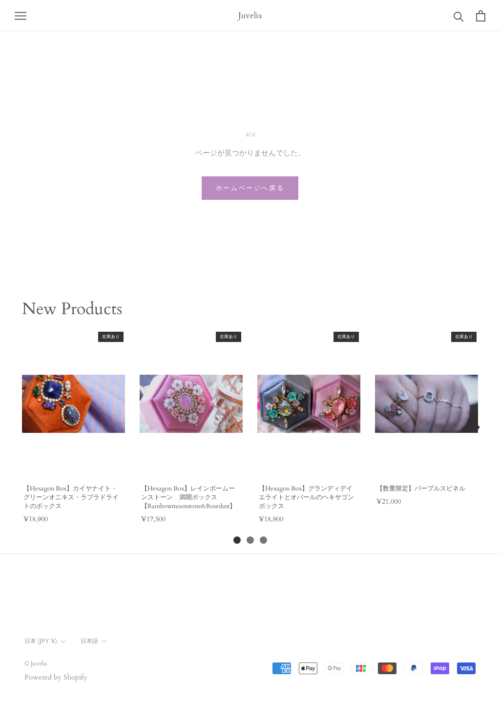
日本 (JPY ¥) (40, 641)
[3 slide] (263, 540)
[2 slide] (250, 540)
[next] (475, 427)
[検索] (459, 16)
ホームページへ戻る (250, 188)
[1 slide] (237, 540)
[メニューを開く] (20, 15)
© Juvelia (35, 663)
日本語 (89, 641)
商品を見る (73, 466)
